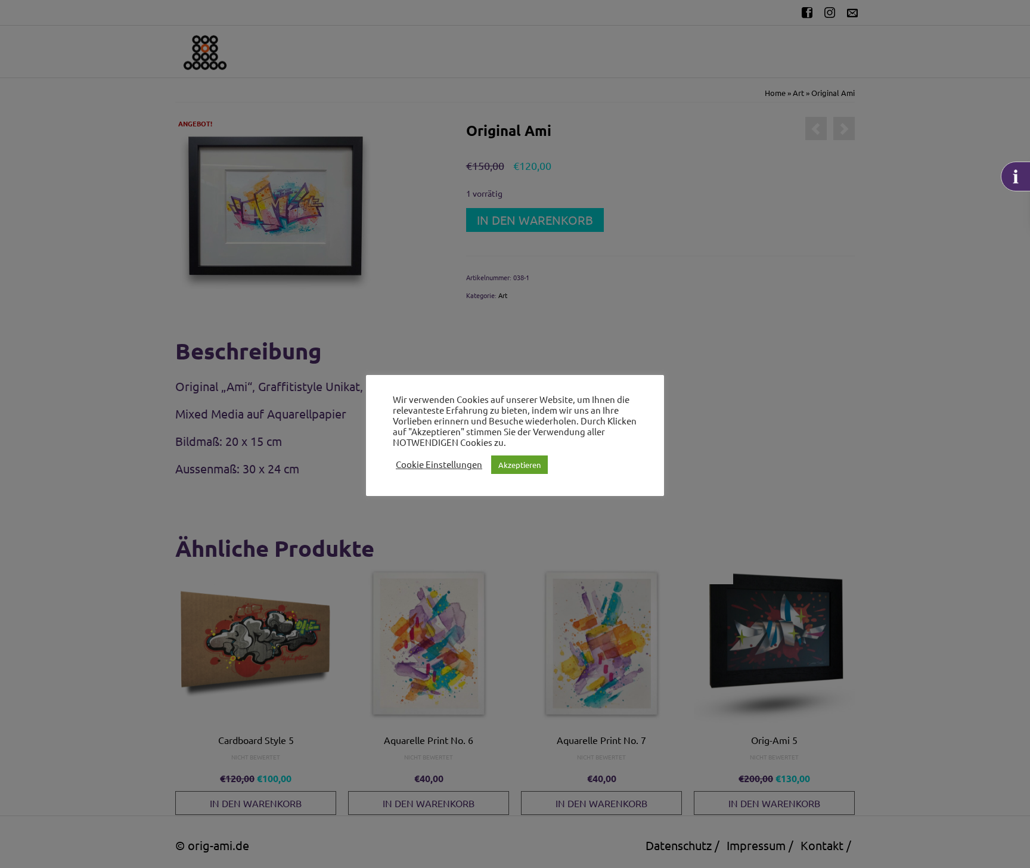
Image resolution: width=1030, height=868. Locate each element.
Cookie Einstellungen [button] (439, 464)
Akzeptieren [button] (519, 465)
